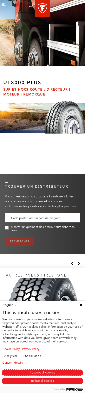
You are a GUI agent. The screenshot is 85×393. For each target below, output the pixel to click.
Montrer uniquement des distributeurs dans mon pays (43, 229)
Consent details (12, 362)
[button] (42, 8)
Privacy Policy (30, 349)
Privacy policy (43, 362)
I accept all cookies (42, 372)
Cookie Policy (11, 349)
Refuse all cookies (42, 380)
